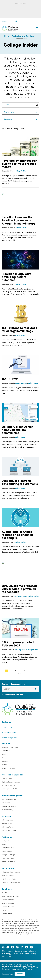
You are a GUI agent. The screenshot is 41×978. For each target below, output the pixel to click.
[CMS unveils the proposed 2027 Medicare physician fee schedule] (20, 571)
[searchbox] (20, 105)
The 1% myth (10, 379)
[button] (37, 28)
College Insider (21, 171)
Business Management (9, 799)
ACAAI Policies (7, 727)
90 (35, 671)
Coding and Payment (9, 806)
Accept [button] (20, 974)
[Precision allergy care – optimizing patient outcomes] (20, 260)
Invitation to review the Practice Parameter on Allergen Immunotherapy (18, 220)
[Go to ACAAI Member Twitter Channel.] (3, 947)
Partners (4, 764)
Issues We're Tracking (9, 830)
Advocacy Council (8, 823)
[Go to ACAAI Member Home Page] (19, 709)
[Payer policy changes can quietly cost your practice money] (20, 146)
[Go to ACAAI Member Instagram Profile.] (17, 947)
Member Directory (8, 903)
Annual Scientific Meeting (10, 896)
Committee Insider (8, 858)
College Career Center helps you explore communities (17, 430)
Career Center (7, 914)
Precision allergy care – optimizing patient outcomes (18, 277)
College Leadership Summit (11, 882)
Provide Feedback (9, 733)
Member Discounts (8, 907)
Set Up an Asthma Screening (11, 872)
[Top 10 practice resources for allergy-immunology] (20, 314)
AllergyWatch (6, 841)
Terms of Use (24, 954)
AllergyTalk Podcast (8, 848)
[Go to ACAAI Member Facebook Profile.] (7, 947)
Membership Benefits (9, 900)
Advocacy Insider (21, 383)
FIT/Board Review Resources (11, 782)
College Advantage (8, 855)
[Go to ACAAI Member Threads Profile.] (31, 947)
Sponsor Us (5, 761)
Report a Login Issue (9, 738)
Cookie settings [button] (7, 974)
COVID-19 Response (8, 768)
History (4, 754)
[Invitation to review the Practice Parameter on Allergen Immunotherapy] (20, 203)
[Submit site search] (16, 21)
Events (4, 910)
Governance (6, 751)
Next (20, 674)
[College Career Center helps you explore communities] (20, 412)
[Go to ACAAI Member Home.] (10, 28)
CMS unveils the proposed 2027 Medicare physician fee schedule (19, 589)
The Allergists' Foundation (10, 747)
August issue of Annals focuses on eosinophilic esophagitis (18, 535)
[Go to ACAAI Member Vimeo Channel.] (26, 947)
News (3, 758)
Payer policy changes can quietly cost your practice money (19, 164)
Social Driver (6, 956)
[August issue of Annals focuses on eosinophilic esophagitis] (20, 517)
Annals (4, 844)
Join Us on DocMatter (9, 879)
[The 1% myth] (20, 365)
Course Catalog (7, 778)
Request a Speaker (8, 875)
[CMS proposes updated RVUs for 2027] (20, 628)
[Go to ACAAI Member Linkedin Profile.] (22, 947)
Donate (4, 893)
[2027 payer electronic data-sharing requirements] (20, 466)
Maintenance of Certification (11, 789)
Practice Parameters (8, 862)
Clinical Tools (6, 803)
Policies (15, 954)
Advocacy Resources (9, 827)
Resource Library (7, 810)
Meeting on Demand (9, 785)
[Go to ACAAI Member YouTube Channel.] (12, 947)
